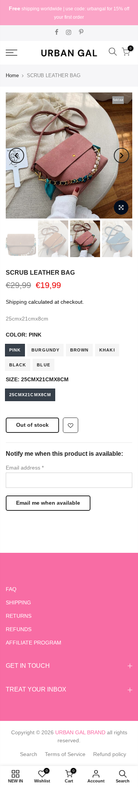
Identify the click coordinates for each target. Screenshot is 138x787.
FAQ (11, 589)
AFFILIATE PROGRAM (33, 643)
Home (12, 75)
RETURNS (18, 616)
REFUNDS (18, 629)
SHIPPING (18, 602)
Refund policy (109, 754)
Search (28, 754)
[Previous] (16, 155)
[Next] (121, 155)
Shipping (16, 302)
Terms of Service (65, 754)
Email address (25, 468)
